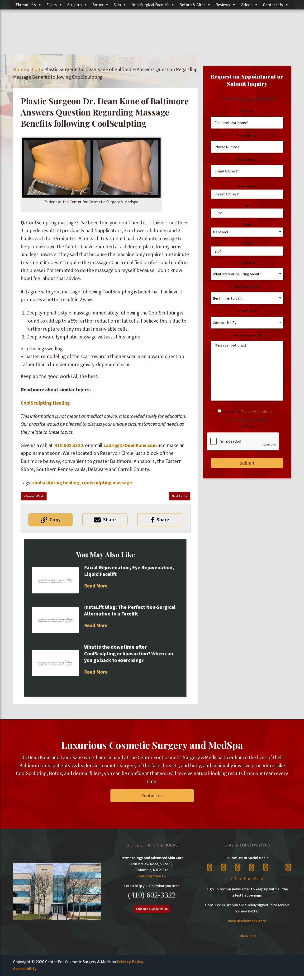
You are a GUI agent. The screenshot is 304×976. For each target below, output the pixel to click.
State (247, 224)
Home (19, 69)
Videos (246, 4)
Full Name (247, 111)
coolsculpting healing (55, 482)
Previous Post (34, 496)
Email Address (247, 159)
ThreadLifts (25, 4)
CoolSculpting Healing (45, 403)
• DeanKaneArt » (247, 878)
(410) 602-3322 (152, 895)
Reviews (222, 4)
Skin (117, 4)
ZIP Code (247, 243)
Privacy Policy (130, 961)
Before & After (192, 4)
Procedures (247, 262)
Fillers (51, 4)
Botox (97, 4)
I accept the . (248, 411)
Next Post (178, 496)
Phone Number (247, 135)
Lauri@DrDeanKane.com (130, 445)
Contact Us (273, 4)
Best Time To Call (247, 286)
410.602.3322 (69, 445)
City (247, 205)
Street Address (247, 186)
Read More (96, 586)
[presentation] (243, 441)
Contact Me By (247, 311)
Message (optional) (247, 335)
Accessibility (25, 968)
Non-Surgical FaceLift (150, 4)
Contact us (152, 795)
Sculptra (74, 4)
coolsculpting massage (107, 482)
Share (109, 519)
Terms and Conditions (256, 411)
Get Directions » (152, 876)
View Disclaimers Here (247, 920)
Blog (35, 69)
